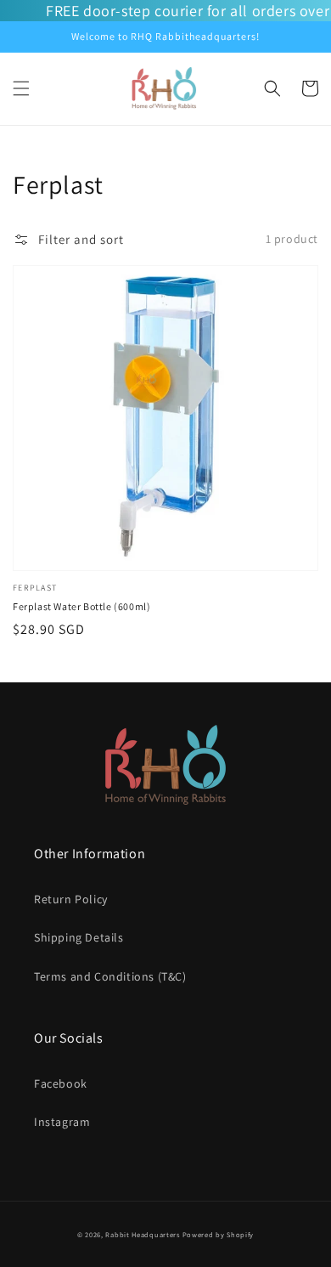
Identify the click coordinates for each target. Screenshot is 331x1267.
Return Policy (71, 899)
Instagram (62, 1121)
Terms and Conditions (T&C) (110, 976)
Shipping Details (79, 937)
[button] (21, 88)
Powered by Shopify (218, 1234)
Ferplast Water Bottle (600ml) (81, 606)
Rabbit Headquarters (142, 1234)
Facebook (60, 1083)
